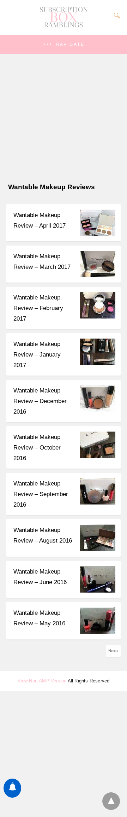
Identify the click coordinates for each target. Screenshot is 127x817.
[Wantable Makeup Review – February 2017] (97, 317)
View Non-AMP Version (42, 680)
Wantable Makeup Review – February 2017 (38, 308)
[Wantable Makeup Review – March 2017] (97, 275)
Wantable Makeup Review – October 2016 (37, 448)
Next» (113, 651)
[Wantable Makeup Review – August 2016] (97, 549)
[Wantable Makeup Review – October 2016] (97, 456)
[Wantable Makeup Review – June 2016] (97, 591)
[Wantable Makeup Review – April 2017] (97, 234)
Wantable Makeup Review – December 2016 (40, 401)
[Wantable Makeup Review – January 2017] (97, 363)
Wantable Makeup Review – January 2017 (37, 355)
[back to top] (111, 801)
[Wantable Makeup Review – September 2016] (97, 503)
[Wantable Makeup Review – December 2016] (97, 410)
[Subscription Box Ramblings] (63, 25)
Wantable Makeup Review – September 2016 (40, 494)
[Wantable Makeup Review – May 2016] (97, 632)
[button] (63, 44)
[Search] (115, 15)
